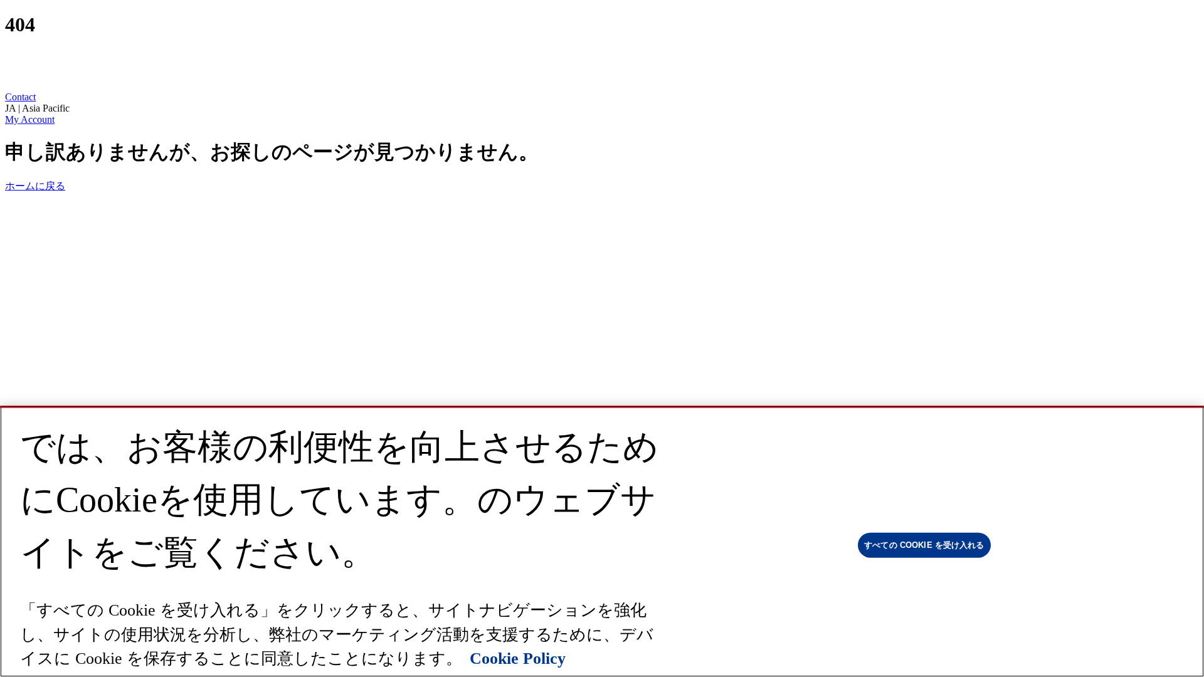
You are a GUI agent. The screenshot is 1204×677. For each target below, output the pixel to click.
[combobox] (602, 108)
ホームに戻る (35, 186)
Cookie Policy (518, 658)
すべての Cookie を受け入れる (924, 545)
